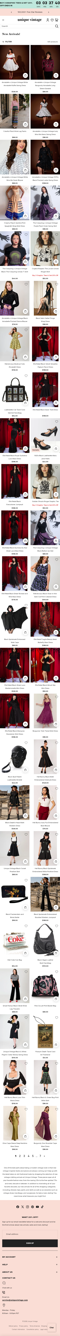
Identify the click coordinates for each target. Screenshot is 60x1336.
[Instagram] (27, 1207)
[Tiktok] (42, 1207)
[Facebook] (17, 1207)
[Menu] (3, 20)
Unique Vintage (32, 1321)
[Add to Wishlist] (26, 48)
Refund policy (13, 1326)
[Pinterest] (32, 1207)
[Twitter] (22, 1207)
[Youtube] (37, 1207)
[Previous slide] (11, 12)
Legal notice (44, 1329)
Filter (8, 41)
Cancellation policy (33, 1329)
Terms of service (35, 1326)
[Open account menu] (48, 20)
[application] (51, 1327)
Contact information (18, 1329)
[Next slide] (48, 12)
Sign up (30, 1243)
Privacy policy (23, 1326)
